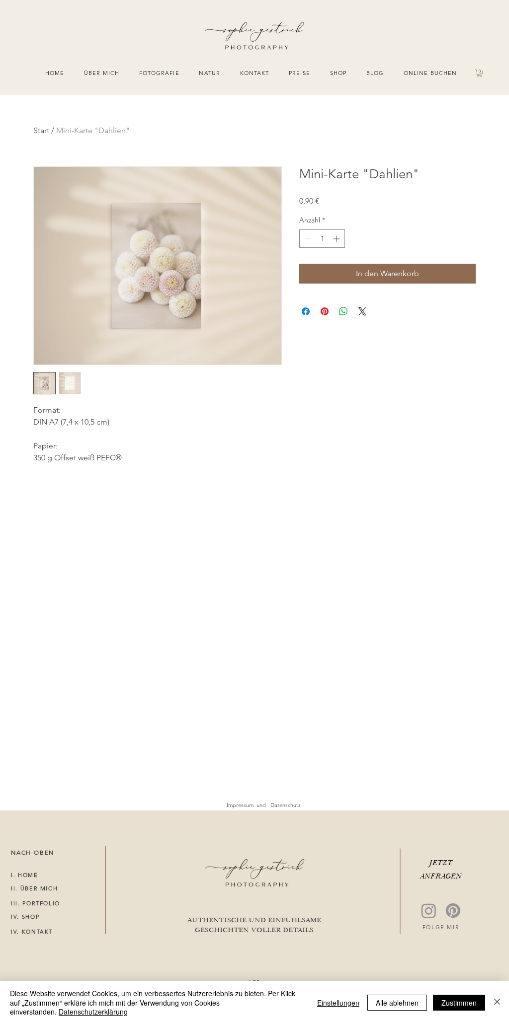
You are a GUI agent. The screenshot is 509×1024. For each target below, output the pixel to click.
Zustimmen (459, 1003)
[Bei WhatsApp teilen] (343, 311)
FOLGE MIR (441, 927)
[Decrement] (307, 238)
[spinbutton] (322, 238)
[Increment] (337, 238)
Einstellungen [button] (338, 1003)
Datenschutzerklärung (93, 1012)
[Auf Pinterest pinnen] (325, 311)
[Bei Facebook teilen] (306, 311)
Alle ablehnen (397, 1003)
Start (41, 130)
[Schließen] (497, 1002)
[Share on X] (362, 311)
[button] (479, 73)
